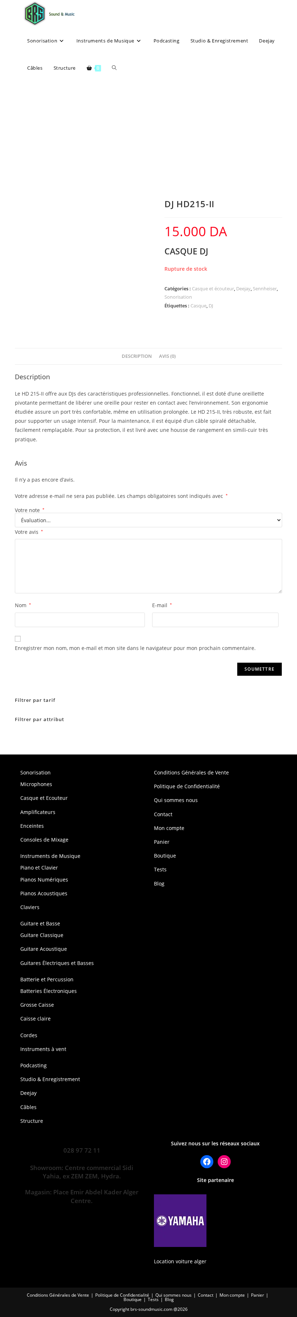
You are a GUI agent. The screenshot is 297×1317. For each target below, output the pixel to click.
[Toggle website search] (114, 68)
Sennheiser (265, 288)
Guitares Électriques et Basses (57, 963)
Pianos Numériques (44, 879)
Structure (31, 1120)
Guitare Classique (41, 935)
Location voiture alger (180, 1261)
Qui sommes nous (176, 800)
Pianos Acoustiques (43, 893)
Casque (198, 305)
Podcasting (33, 1065)
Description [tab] (137, 356)
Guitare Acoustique (43, 948)
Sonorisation (178, 297)
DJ (211, 305)
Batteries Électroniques (48, 990)
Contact (163, 814)
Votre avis (29, 531)
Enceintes (32, 825)
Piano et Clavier (39, 867)
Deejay (243, 288)
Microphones (36, 784)
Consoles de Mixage (44, 839)
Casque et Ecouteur (44, 797)
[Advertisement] (148, 136)
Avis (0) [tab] (167, 356)
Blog (159, 883)
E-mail (162, 605)
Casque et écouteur (213, 288)
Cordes (28, 1035)
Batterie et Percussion (47, 979)
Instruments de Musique (50, 855)
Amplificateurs (37, 812)
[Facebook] (206, 1161)
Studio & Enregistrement (50, 1079)
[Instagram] (224, 1161)
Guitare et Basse (40, 923)
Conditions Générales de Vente (191, 772)
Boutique (165, 855)
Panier (162, 841)
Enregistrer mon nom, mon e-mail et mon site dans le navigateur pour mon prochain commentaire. (135, 648)
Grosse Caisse (37, 1004)
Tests (160, 869)
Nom (23, 605)
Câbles (28, 1107)
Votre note (30, 510)
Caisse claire (35, 1018)
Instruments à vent (43, 1049)
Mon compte (169, 828)
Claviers (29, 907)
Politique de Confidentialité (187, 786)
